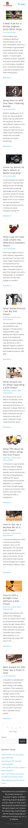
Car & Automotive (9, 32)
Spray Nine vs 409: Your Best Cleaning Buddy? (13, 103)
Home (8, 824)
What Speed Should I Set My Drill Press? (14, 311)
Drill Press (6, 317)
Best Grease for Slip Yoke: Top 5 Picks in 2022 (14, 670)
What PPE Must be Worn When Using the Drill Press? (13, 452)
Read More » (7, 78)
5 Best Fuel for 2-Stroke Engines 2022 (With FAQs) (12, 26)
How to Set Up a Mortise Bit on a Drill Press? (12, 527)
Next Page (14, 731)
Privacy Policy (17, 824)
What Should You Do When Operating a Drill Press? (13, 385)
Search (3, 737)
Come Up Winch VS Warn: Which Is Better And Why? (13, 170)
